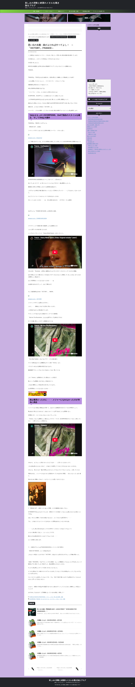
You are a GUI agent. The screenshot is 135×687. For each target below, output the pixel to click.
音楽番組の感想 (86, 11)
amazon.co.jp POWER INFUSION (37, 218)
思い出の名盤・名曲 (73, 11)
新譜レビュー (61, 11)
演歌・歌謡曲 (36, 11)
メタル (60, 599)
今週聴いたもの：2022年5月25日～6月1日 (49, 653)
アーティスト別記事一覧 (98, 11)
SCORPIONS (33, 599)
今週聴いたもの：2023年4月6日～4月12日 (49, 620)
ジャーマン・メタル (54, 599)
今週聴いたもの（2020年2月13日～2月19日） (50, 631)
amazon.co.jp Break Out (35, 138)
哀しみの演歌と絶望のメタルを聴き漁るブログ (67, 680)
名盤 (64, 599)
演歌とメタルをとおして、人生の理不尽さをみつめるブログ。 (67, 682)
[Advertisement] (99, 55)
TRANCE (38, 599)
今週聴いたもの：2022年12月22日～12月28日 (50, 642)
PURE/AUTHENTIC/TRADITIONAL (37, 596)
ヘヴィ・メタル (48, 11)
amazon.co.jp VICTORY (35, 299)
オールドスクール (45, 599)
